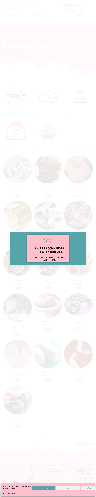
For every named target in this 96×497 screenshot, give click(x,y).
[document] (48, 248)
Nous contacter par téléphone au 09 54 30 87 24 (49, 258)
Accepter (44, 488)
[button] (83, 235)
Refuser (68, 488)
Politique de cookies (9, 493)
